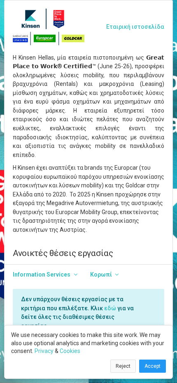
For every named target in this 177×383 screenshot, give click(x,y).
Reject (123, 366)
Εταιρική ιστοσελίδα (135, 26)
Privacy (44, 351)
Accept (152, 366)
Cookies (70, 351)
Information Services (41, 274)
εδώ (110, 308)
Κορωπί (101, 274)
